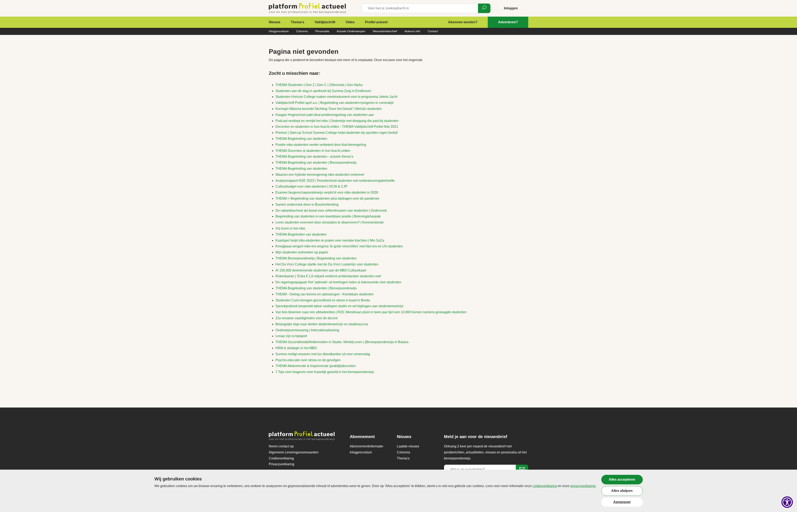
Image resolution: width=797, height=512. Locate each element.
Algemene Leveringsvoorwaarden (294, 452)
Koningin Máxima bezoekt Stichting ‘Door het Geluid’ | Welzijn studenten (328, 109)
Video (350, 22)
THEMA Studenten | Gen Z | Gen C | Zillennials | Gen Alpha (319, 85)
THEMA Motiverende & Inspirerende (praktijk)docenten (315, 366)
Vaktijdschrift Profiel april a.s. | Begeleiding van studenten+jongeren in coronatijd (334, 102)
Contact (433, 31)
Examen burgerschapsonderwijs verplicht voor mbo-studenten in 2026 (326, 192)
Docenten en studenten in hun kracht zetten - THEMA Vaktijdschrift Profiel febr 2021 (336, 126)
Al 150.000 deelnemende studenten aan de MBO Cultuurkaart (320, 270)
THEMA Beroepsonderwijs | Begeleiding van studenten (316, 258)
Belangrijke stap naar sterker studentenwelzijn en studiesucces (321, 324)
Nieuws (274, 22)
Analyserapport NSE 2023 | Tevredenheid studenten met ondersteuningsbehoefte (335, 180)
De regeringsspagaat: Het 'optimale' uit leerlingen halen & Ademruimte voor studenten (338, 282)
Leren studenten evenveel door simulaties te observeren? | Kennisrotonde (329, 222)
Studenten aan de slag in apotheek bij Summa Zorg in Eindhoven (323, 91)
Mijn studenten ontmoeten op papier (301, 252)
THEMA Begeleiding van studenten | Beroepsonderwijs (316, 162)
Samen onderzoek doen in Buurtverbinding (307, 204)
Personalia (322, 31)
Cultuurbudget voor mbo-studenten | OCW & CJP (311, 186)
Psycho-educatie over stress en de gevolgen (308, 360)
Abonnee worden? (462, 22)
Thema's (297, 22)
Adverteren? (508, 22)
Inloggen (511, 8)
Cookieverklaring (281, 458)
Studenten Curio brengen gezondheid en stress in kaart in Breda (322, 300)
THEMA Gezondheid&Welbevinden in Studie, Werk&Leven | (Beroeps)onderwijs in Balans (341, 342)
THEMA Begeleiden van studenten (300, 234)
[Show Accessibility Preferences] (787, 502)
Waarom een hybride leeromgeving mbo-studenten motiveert (319, 174)
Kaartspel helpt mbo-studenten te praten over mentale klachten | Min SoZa (329, 240)
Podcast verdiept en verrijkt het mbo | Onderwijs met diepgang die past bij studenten (336, 121)
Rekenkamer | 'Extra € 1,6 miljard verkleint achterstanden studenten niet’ (328, 276)
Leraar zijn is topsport (291, 336)
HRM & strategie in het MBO (296, 348)
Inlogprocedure (279, 31)
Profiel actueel (376, 22)
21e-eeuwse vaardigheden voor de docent (306, 318)
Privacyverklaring (281, 464)
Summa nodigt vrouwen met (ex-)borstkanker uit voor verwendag (322, 354)
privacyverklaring (582, 486)
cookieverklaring (545, 486)
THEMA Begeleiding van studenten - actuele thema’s (314, 156)
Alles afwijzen (622, 490)
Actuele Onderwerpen (351, 31)
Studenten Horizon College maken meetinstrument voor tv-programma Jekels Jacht (336, 96)
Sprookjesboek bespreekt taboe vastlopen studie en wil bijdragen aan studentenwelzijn (339, 306)
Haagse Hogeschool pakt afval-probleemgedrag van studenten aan (324, 115)
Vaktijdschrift (325, 22)
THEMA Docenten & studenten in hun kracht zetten (312, 150)
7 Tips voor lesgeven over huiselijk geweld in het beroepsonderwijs (324, 372)
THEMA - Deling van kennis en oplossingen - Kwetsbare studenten (324, 294)
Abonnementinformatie (366, 446)
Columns (302, 31)
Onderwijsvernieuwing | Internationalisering (307, 330)
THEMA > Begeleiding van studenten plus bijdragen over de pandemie (327, 198)
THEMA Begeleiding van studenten (301, 138)
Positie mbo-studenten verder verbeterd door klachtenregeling (320, 144)
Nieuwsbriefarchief (385, 31)
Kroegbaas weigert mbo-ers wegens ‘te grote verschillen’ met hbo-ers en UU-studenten (339, 246)
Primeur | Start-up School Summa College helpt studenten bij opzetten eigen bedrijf (336, 132)
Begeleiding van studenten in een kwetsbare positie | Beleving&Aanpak (328, 216)
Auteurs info (412, 31)
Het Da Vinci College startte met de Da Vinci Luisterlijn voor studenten (326, 264)
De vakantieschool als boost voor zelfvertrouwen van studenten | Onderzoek (331, 210)
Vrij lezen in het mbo (290, 228)
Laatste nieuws (408, 446)
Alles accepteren (622, 479)
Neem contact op (281, 446)
